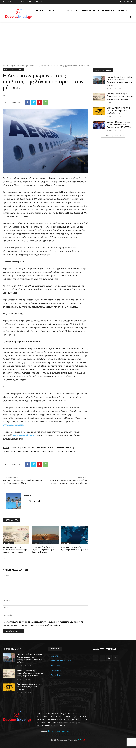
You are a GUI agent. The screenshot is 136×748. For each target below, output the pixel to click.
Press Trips (56, 675)
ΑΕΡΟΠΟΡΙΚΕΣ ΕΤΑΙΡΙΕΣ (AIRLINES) (42, 452)
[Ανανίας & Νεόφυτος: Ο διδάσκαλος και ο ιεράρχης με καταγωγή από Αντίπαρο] (16, 535)
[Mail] (39, 500)
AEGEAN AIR (15, 448)
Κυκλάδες (55, 665)
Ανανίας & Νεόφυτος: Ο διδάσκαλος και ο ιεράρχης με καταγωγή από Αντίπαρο (15, 549)
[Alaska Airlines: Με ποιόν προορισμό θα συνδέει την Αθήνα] (74, 535)
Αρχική (5, 66)
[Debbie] (13, 501)
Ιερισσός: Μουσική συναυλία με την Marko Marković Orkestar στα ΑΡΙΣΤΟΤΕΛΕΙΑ (119, 124)
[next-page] (8, 558)
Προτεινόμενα (8, 543)
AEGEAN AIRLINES (28, 448)
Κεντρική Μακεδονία (61, 660)
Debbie (27, 495)
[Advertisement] (68, 41)
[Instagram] (124, 1)
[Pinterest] (39, 102)
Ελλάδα (35, 543)
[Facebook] (120, 1)
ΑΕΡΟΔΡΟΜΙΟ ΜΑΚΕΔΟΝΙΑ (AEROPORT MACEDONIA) (55, 448)
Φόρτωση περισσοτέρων (112, 135)
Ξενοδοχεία (56, 670)
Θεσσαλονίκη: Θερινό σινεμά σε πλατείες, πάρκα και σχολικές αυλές (119, 110)
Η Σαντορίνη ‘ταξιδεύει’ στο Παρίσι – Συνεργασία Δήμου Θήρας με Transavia (43, 549)
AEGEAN (60, 452)
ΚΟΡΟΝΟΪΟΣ (70, 452)
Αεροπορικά (29, 66)
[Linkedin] (127, 1)
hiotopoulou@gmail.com (58, 731)
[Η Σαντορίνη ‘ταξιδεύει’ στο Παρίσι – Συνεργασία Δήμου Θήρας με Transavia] (45, 535)
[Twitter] (131, 1)
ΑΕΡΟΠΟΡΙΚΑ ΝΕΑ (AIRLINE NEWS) (16, 452)
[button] (130, 17)
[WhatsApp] (45, 102)
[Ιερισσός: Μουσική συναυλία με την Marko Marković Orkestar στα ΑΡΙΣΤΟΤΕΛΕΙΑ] (99, 125)
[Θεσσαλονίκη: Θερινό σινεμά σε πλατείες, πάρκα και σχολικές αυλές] (99, 111)
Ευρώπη (54, 656)
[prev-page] (4, 558)
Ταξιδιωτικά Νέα (16, 66)
